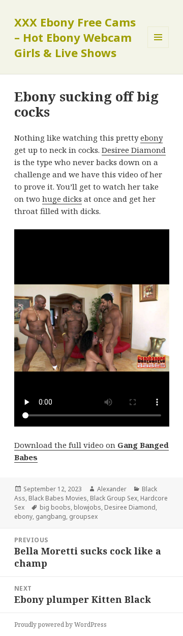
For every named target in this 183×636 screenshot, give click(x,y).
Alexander (112, 489)
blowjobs (87, 507)
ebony (151, 137)
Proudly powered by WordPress (60, 624)
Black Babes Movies (57, 498)
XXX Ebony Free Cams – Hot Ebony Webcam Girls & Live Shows (75, 37)
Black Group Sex (113, 498)
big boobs (55, 507)
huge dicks (62, 199)
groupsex (83, 516)
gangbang (51, 516)
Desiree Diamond (134, 150)
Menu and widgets (158, 47)
